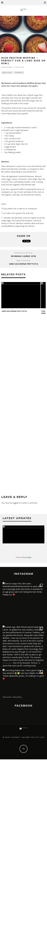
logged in (16, 503)
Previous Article (23, 253)
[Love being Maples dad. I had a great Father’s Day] (23, 690)
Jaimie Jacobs (6, 67)
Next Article (23, 261)
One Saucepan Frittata (23, 264)
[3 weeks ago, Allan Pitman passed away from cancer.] (23, 647)
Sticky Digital (27, 557)
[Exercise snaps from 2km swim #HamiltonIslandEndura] (23, 603)
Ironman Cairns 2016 (23, 256)
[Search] (45, 2)
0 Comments (18, 72)
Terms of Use (7, 697)
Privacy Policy (17, 697)
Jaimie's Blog (7, 72)
